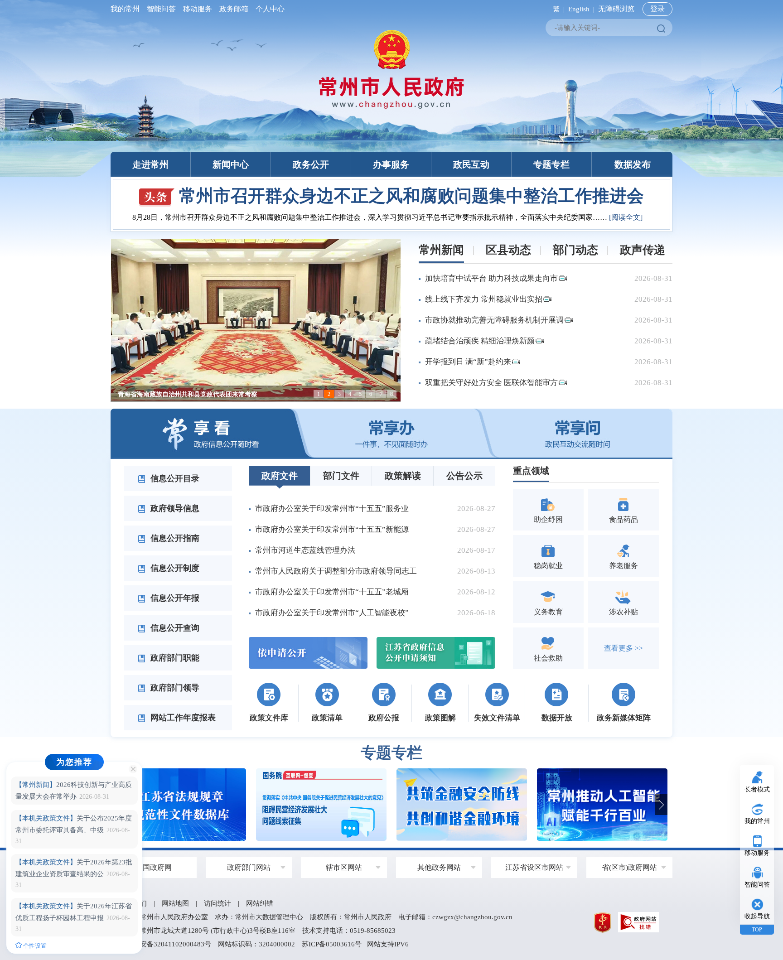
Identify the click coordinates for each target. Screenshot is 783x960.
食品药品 (623, 519)
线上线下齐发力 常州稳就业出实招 (483, 299)
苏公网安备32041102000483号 (165, 944)
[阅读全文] (647, 217)
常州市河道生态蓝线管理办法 (305, 550)
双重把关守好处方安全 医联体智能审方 (491, 382)
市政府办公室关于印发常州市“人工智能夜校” (332, 612)
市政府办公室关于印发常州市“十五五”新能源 (332, 529)
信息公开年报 (173, 598)
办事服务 (391, 164)
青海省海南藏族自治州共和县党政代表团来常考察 (187, 394)
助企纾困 (548, 519)
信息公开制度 (173, 568)
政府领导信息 (173, 508)
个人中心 (268, 9)
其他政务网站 (439, 867)
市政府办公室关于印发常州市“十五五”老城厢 (332, 592)
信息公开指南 (173, 538)
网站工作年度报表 (182, 717)
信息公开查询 (173, 627)
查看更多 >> (623, 648)
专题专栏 (551, 164)
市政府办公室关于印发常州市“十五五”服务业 (332, 508)
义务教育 (548, 612)
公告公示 (464, 476)
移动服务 (197, 9)
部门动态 (575, 250)
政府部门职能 (173, 657)
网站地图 (175, 903)
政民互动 (471, 164)
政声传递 (642, 250)
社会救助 (548, 658)
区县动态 (508, 250)
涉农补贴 (623, 612)
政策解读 (403, 476)
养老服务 (623, 565)
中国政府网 (153, 867)
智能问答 (161, 9)
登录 (657, 9)
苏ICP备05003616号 (332, 944)
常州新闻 (441, 250)
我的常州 (127, 9)
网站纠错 (259, 903)
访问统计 (217, 903)
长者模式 (757, 789)
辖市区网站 (344, 867)
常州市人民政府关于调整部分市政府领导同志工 (336, 571)
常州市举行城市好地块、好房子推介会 (411, 195)
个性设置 (34, 945)
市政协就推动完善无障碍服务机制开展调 (494, 320)
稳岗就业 (548, 565)
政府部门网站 (249, 867)
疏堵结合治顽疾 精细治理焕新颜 (480, 341)
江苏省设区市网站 (534, 867)
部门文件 (341, 476)
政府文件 (279, 476)
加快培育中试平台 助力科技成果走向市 (491, 278)
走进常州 (150, 164)
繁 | (557, 9)
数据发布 (632, 164)
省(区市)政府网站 (629, 867)
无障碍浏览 (616, 9)
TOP (757, 929)
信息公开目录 (173, 478)
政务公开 (311, 164)
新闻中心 (231, 164)
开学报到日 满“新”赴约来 (468, 361)
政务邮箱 (234, 9)
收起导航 (757, 916)
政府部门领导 (173, 687)
